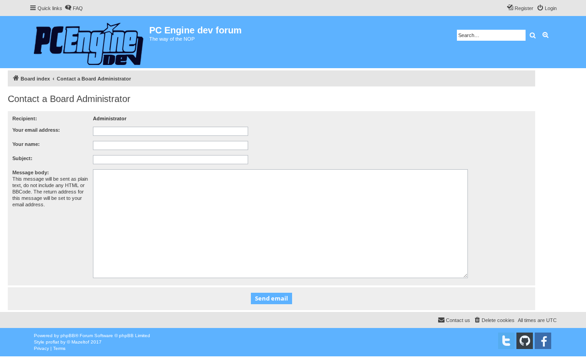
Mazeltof (80, 341)
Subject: (22, 158)
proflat (52, 341)
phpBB (67, 335)
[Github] (524, 341)
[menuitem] (74, 8)
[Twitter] (506, 341)
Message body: (30, 172)
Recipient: (24, 118)
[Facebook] (543, 341)
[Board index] (89, 42)
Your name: (26, 144)
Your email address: (36, 130)
